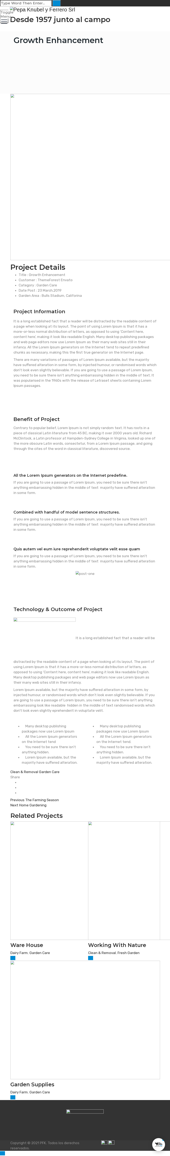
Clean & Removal (24, 772)
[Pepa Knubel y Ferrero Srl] (84, 9)
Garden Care (49, 772)
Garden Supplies (32, 1084)
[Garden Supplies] (12, 1097)
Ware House (26, 945)
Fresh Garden (129, 953)
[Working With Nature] (90, 958)
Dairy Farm (19, 953)
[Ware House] (12, 958)
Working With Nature (117, 945)
